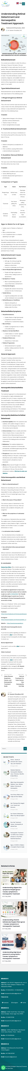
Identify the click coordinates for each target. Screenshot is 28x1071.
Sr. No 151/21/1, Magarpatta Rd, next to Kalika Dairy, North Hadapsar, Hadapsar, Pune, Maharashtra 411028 (14, 984)
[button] (23, 3)
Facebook (5, 1002)
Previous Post (8, 680)
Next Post (19, 680)
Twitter (24, 1002)
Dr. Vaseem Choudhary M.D (15, 30)
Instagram (15, 1002)
